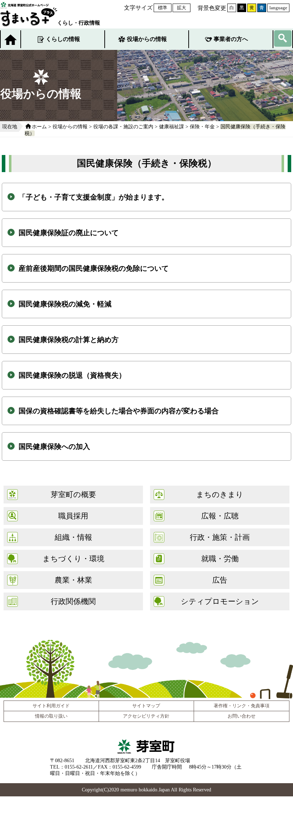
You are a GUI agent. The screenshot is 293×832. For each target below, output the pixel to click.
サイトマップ (146, 705)
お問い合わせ (241, 716)
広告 (219, 580)
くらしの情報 (63, 39)
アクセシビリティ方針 (146, 716)
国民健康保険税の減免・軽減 (65, 304)
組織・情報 (73, 537)
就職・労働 (220, 558)
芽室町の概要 (73, 494)
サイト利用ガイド (51, 705)
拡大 (181, 7)
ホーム (39, 126)
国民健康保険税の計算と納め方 (69, 339)
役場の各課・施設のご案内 (123, 126)
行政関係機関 (73, 601)
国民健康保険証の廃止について (69, 233)
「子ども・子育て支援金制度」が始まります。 (94, 197)
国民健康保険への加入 (54, 446)
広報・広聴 (220, 516)
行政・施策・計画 (220, 537)
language (278, 7)
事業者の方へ (231, 39)
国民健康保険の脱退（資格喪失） (72, 375)
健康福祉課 (171, 126)
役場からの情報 (147, 39)
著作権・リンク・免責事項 (241, 705)
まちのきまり (219, 494)
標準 (162, 7)
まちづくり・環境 (73, 558)
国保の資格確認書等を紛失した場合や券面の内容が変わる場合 (119, 411)
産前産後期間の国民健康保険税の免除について (94, 268)
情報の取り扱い (51, 716)
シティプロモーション (220, 601)
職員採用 (73, 516)
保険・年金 (202, 126)
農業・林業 (73, 580)
